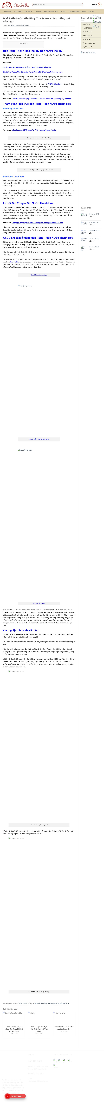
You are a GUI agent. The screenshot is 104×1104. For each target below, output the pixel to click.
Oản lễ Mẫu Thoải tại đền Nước (39, 439)
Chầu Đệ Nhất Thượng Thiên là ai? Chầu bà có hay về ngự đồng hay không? (41, 99)
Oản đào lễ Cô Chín (39, 603)
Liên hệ (91, 11)
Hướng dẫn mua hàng (78, 11)
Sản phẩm (28, 11)
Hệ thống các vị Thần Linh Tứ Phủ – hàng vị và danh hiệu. (33, 130)
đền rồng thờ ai (64, 1003)
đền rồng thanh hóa (53, 1003)
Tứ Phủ (25, 1003)
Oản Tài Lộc (14, 262)
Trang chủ (8, 11)
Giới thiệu (18, 11)
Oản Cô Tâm (25, 25)
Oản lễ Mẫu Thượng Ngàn (39, 275)
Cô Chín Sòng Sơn (54, 84)
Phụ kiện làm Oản (50, 11)
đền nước (38, 1003)
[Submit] (81, 4)
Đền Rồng (44, 1003)
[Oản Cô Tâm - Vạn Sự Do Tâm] (15, 4)
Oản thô (39, 11)
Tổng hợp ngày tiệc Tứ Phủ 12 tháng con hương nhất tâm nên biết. (37, 223)
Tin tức (63, 11)
